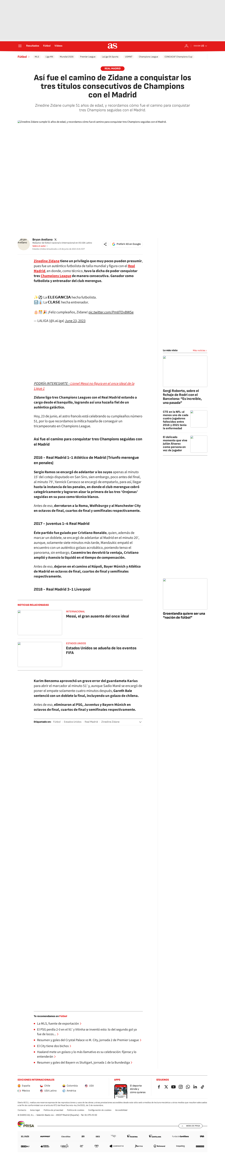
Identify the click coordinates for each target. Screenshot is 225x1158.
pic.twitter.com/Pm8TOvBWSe (111, 312)
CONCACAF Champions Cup (178, 56)
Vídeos (58, 46)
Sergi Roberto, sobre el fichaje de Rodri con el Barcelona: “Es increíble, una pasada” (182, 397)
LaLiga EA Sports (110, 56)
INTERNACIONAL (75, 611)
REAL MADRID (113, 68)
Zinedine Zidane (110, 721)
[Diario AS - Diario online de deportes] (112, 46)
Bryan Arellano (42, 240)
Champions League (148, 56)
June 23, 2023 (75, 320)
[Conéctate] (186, 46)
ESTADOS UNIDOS (76, 643)
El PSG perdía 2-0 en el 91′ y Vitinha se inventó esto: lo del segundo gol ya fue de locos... (87, 1031)
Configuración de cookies (99, 1110)
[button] (105, 244)
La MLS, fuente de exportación (58, 1023)
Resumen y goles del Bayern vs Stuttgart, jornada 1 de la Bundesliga (83, 1062)
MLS (37, 56)
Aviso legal (35, 1110)
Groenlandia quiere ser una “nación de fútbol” (184, 615)
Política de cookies (75, 1110)
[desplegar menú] (20, 46)
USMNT (128, 56)
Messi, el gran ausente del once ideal (97, 616)
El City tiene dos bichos (53, 1046)
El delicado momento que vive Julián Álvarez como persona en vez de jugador (175, 443)
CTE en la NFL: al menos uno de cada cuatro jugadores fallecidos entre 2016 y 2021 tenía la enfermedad (175, 420)
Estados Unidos (72, 721)
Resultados (32, 46)
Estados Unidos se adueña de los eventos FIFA (101, 650)
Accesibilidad (121, 1110)
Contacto (22, 1110)
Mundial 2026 (66, 56)
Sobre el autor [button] (39, 246)
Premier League (87, 56)
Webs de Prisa (193, 1126)
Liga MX (49, 56)
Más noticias (199, 350)
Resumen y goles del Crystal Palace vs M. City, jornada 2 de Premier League (88, 1040)
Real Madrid (91, 721)
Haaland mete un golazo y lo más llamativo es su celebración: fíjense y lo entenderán (86, 1054)
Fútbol (47, 46)
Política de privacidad (53, 1110)
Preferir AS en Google (129, 244)
